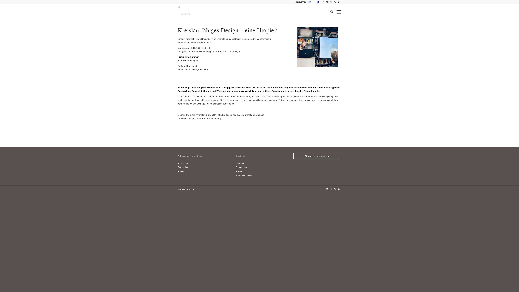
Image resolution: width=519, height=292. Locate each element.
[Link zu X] (327, 2)
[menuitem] (300, 2)
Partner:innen (241, 167)
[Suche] (332, 12)
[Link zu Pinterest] (335, 2)
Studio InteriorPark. (244, 175)
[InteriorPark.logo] (185, 14)
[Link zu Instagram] (331, 2)
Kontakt (181, 171)
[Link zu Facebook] (323, 2)
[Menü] (338, 12)
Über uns (240, 163)
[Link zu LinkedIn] (339, 2)
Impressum (183, 163)
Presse (239, 171)
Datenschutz (183, 167)
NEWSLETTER (301, 2)
